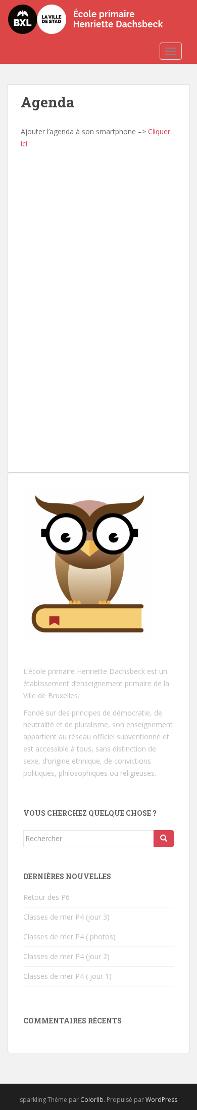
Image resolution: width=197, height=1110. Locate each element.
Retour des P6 (46, 897)
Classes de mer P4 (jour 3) (66, 917)
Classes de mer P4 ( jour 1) (67, 976)
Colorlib (92, 1099)
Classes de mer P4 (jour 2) (66, 956)
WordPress (161, 1099)
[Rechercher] (164, 838)
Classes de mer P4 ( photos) (69, 936)
